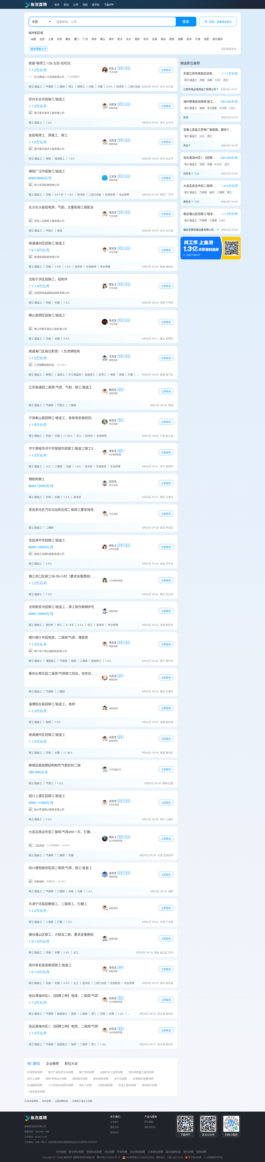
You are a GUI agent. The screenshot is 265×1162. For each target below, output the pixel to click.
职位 (66, 4)
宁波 (197, 39)
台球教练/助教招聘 (142, 1078)
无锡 (154, 39)
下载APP (109, 4)
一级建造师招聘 (36, 1091)
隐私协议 (114, 1132)
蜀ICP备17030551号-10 (108, 1157)
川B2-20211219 (175, 1157)
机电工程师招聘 (127, 1085)
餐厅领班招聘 (86, 1072)
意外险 (96, 4)
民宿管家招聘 (34, 1072)
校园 (85, 4)
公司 (75, 4)
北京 (42, 39)
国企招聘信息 (173, 1151)
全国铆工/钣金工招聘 (82, 1100)
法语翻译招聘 (34, 1085)
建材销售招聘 (100, 1078)
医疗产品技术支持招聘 (60, 1072)
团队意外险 (149, 1127)
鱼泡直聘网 (32, 1100)
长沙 (128, 39)
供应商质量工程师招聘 (141, 1072)
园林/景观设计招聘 (56, 1078)
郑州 (111, 39)
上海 (50, 39)
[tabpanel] (101, 1083)
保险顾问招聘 (149, 1085)
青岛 (163, 39)
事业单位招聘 (76, 1151)
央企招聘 (109, 1151)
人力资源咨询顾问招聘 (60, 1085)
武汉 (119, 39)
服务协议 (114, 1127)
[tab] (33, 1063)
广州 (85, 39)
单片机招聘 (120, 1078)
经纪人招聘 (85, 1085)
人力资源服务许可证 (213, 1157)
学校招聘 (122, 1151)
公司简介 (114, 1121)
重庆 (67, 39)
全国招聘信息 (61, 1100)
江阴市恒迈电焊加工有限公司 (199, 89)
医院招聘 (201, 1151)
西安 (171, 39)
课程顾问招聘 (79, 1078)
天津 (59, 39)
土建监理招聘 (105, 1085)
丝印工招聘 (33, 1078)
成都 (180, 39)
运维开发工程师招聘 (111, 1072)
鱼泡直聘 (46, 1100)
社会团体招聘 (137, 1151)
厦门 (76, 39)
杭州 (189, 39)
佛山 (102, 39)
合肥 (206, 39)
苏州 (145, 39)
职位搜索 (148, 1121)
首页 (56, 4)
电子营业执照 (194, 1157)
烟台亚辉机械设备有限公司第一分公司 (200, 229)
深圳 (93, 39)
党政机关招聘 (94, 1151)
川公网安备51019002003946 (140, 1157)
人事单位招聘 (155, 1151)
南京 (137, 39)
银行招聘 (189, 1151)
